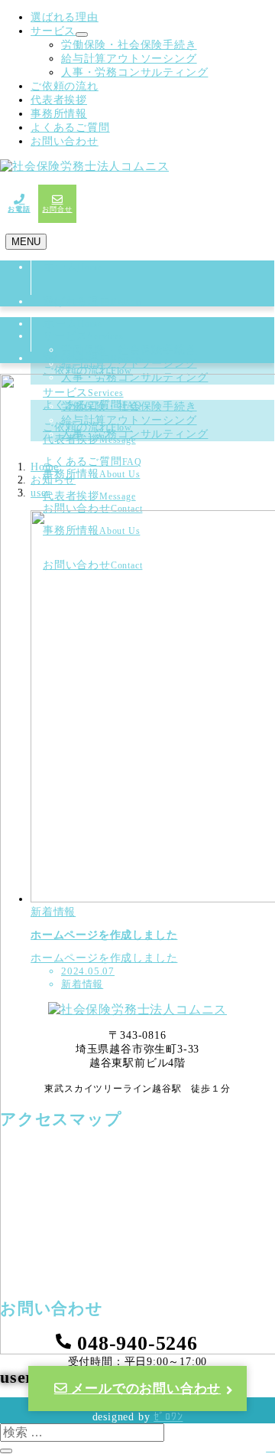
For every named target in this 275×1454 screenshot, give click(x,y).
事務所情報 (59, 114)
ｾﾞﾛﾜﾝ (168, 1417)
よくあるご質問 (70, 127)
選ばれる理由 (65, 17)
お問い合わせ (65, 141)
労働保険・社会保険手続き (129, 45)
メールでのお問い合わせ (145, 1388)
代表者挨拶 (59, 100)
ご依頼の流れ (65, 86)
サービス (53, 31)
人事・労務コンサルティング (134, 72)
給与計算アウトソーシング (129, 58)
